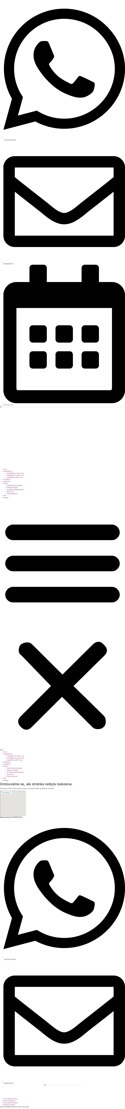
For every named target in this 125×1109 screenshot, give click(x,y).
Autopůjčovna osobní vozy (15, 473)
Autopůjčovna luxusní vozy (15, 475)
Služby (5, 483)
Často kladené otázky (10, 1099)
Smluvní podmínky (9, 1101)
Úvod (5, 469)
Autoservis (6, 481)
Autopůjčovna (7, 471)
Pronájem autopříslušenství (15, 489)
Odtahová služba (12, 487)
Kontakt (5, 497)
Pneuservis (6, 479)
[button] (62, 625)
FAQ (4, 495)
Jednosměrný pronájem (14, 485)
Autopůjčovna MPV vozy (15, 477)
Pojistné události (12, 493)
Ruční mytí (10, 491)
